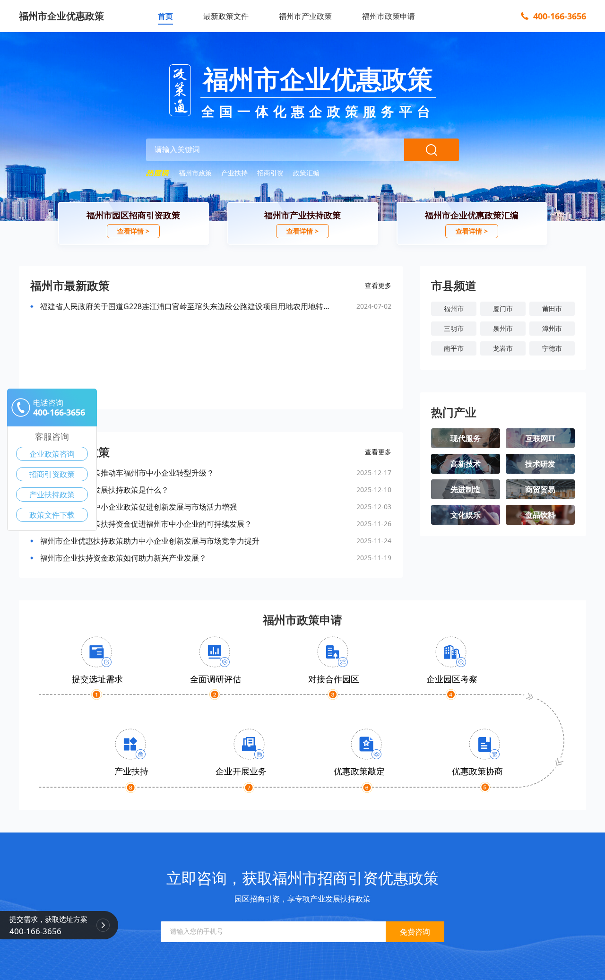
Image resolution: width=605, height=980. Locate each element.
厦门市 (503, 308)
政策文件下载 (52, 515)
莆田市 (552, 308)
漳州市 (552, 328)
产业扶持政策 (52, 494)
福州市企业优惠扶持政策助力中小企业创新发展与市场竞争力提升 (149, 541)
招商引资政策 (52, 474)
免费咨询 (415, 932)
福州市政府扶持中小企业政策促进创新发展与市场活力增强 (138, 507)
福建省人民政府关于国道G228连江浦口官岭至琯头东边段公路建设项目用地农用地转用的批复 (187, 306)
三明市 (454, 328)
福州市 (454, 308)
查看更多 (378, 285)
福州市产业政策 (305, 16)
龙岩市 (503, 348)
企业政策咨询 (52, 454)
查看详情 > (133, 230)
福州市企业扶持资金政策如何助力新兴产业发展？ (123, 558)
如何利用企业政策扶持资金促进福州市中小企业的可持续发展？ (146, 524)
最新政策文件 (226, 16)
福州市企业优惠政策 (61, 15)
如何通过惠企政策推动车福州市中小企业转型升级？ (127, 473)
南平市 (454, 348)
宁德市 (552, 348)
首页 (165, 16)
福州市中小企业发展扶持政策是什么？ (104, 490)
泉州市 (503, 328)
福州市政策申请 (388, 16)
